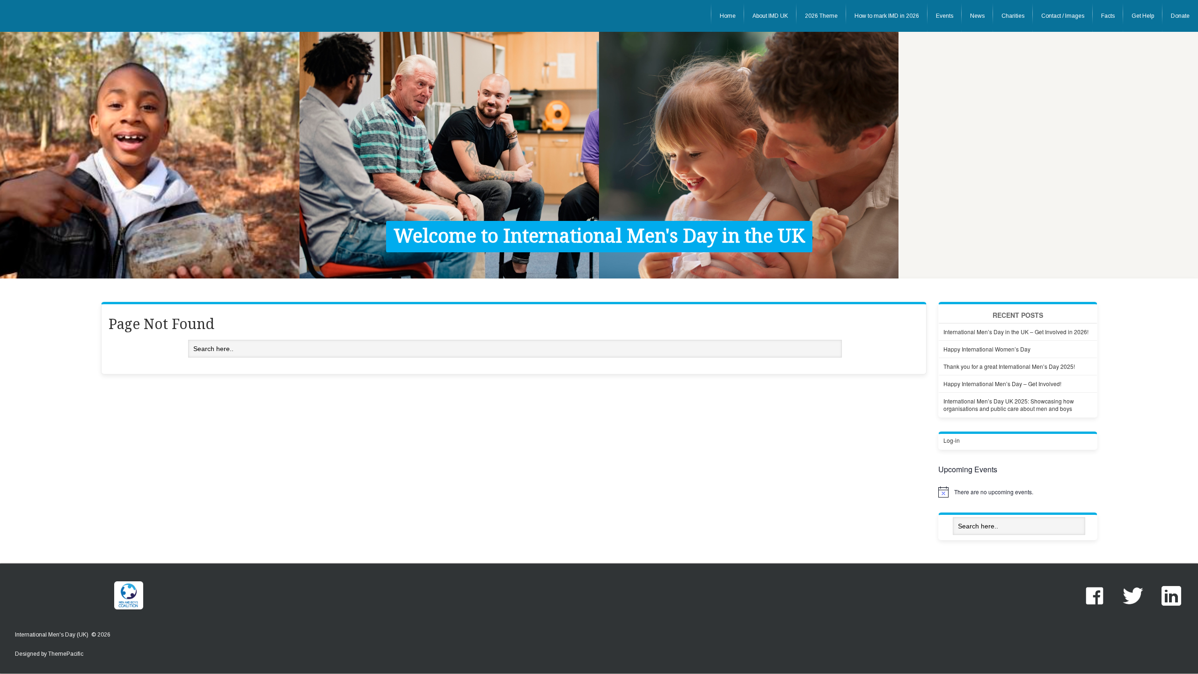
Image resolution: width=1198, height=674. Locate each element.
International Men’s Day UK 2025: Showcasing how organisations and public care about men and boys (1008, 404)
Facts (1108, 16)
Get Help (1143, 16)
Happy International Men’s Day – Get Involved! (1002, 384)
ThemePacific (65, 654)
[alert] (1017, 492)
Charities (1012, 16)
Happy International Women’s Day (986, 349)
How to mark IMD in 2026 (887, 16)
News (977, 16)
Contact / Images (1062, 16)
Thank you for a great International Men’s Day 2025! (1009, 366)
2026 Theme (821, 16)
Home (728, 16)
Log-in (951, 440)
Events (944, 16)
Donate (1180, 16)
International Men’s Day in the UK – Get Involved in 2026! (1015, 332)
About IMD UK (770, 16)
